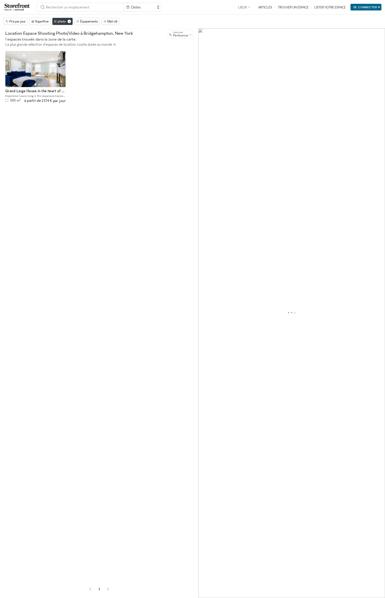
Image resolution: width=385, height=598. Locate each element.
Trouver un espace (293, 7)
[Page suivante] (108, 589)
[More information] (114, 44)
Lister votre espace (330, 7)
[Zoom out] (204, 586)
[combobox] (80, 7)
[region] (291, 313)
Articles (265, 7)
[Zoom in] (204, 579)
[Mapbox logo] (209, 594)
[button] (35, 84)
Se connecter (365, 7)
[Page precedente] (90, 589)
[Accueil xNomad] (17, 7)
